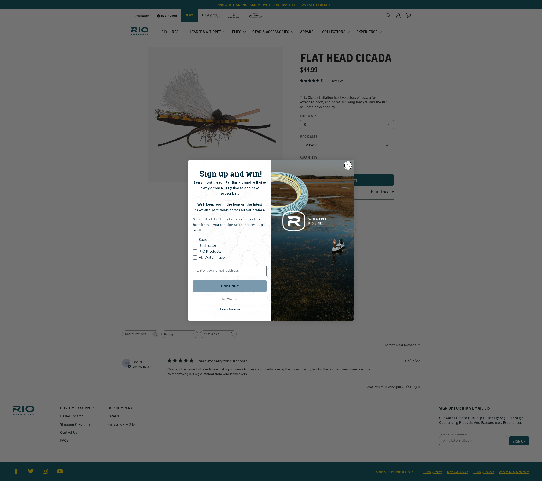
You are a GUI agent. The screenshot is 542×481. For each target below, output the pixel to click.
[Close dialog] (348, 165)
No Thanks (230, 299)
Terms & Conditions (230, 309)
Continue (230, 286)
